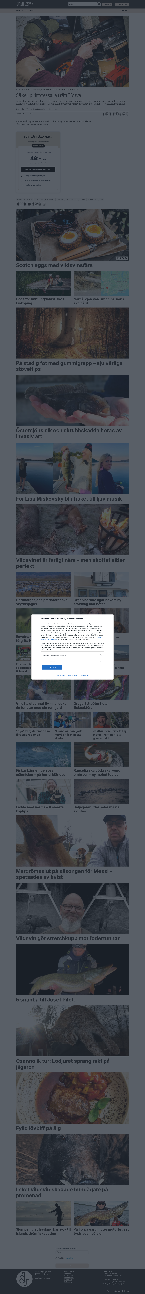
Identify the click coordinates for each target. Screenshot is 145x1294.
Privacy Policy (84, 675)
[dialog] (72, 647)
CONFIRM (52, 667)
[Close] (109, 619)
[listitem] (72, 655)
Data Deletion (60, 675)
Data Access (72, 675)
